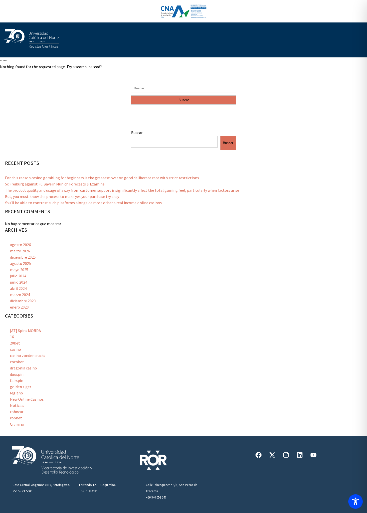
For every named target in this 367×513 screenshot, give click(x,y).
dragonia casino (23, 367)
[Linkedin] (299, 455)
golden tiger (20, 386)
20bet (15, 343)
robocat (17, 411)
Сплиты (17, 424)
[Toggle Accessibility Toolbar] (355, 501)
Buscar (137, 132)
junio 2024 (18, 282)
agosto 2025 (20, 263)
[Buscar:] (183, 87)
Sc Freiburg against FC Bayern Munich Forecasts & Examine (55, 183)
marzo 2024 (20, 294)
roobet (16, 417)
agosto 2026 (20, 244)
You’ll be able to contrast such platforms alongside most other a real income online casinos (83, 202)
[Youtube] (313, 455)
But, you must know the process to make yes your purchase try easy (62, 196)
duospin (16, 374)
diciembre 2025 (23, 257)
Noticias (17, 405)
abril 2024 (18, 288)
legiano (16, 392)
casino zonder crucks (27, 355)
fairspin (16, 380)
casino (15, 349)
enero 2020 (19, 307)
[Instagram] (286, 455)
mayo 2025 (19, 269)
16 (12, 336)
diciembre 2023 (23, 300)
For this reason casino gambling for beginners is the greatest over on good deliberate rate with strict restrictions (102, 177)
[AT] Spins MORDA (25, 330)
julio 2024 (18, 275)
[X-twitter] (272, 455)
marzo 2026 (20, 250)
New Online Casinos (27, 399)
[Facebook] (258, 455)
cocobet (17, 361)
